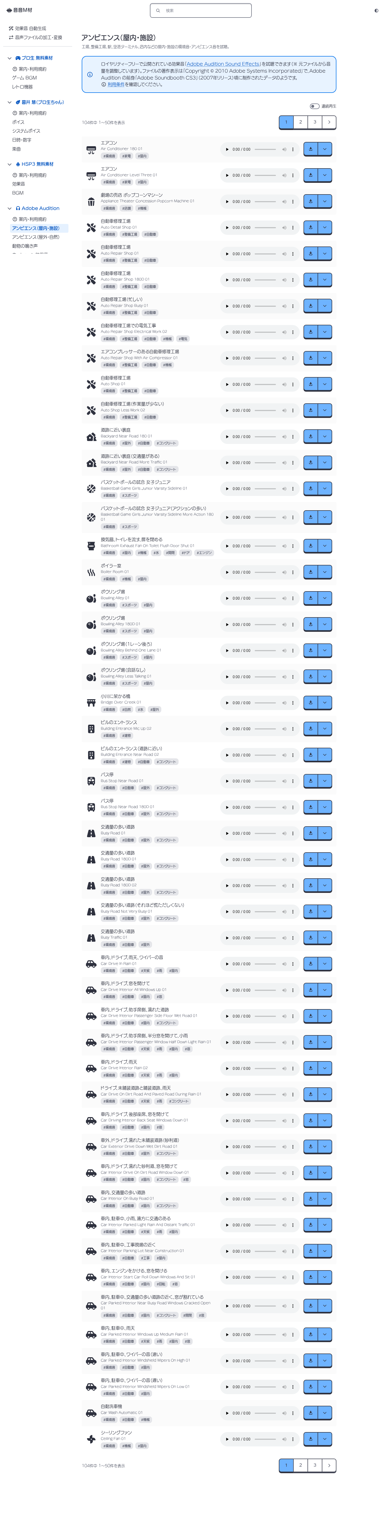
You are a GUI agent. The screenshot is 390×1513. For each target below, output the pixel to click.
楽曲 (16, 149)
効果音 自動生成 (30, 28)
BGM (18, 193)
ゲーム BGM (24, 78)
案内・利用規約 (32, 69)
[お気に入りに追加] (91, 149)
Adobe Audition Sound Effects (223, 64)
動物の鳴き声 (25, 246)
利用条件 (116, 84)
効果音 (18, 184)
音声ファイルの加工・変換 (38, 37)
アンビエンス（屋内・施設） (36, 228)
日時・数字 (21, 140)
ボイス (18, 122)
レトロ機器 (22, 87)
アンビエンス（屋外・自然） (36, 237)
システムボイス (26, 131)
